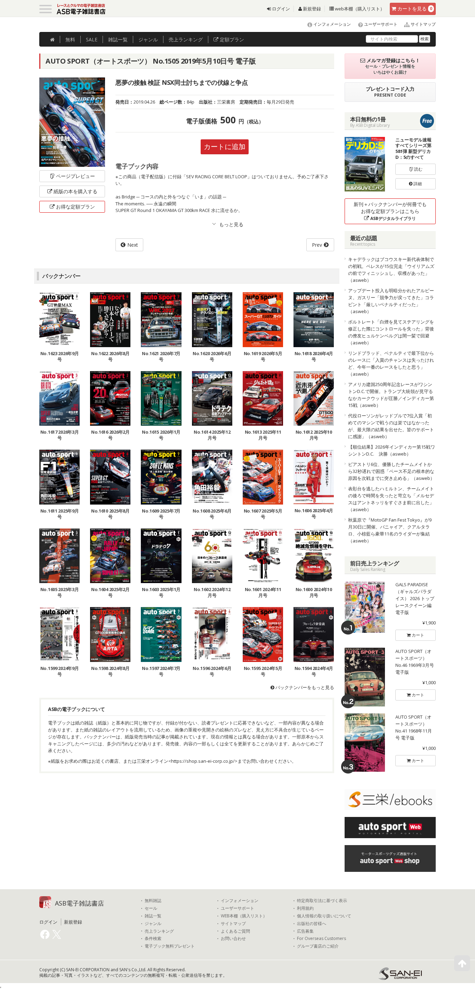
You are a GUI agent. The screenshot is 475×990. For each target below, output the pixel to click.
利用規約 (305, 908)
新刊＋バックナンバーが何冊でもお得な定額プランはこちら (390, 211)
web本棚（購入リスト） (359, 9)
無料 (70, 39)
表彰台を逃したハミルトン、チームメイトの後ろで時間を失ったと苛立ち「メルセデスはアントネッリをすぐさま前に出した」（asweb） (391, 499)
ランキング (186, 39)
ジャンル (148, 39)
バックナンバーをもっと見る (304, 687)
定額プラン (231, 39)
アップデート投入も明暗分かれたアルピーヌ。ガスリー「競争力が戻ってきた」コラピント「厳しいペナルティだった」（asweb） (391, 300)
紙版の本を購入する (75, 191)
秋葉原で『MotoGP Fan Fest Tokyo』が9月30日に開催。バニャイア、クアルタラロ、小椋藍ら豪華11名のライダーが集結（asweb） (390, 530)
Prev (317, 245)
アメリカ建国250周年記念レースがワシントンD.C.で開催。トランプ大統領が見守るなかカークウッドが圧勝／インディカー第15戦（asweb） (391, 394)
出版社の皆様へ (311, 923)
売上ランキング (159, 931)
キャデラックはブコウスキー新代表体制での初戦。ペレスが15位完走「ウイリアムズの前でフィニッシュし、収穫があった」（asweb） (391, 269)
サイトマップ (423, 24)
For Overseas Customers (321, 938)
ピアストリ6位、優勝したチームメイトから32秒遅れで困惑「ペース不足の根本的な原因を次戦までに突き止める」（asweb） (391, 471)
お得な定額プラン (75, 206)
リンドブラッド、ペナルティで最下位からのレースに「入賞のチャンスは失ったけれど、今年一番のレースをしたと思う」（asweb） (391, 363)
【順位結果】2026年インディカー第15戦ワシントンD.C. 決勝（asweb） (391, 450)
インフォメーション (331, 24)
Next (132, 245)
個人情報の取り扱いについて (324, 916)
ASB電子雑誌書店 (79, 903)
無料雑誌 (153, 900)
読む (417, 169)
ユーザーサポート (380, 24)
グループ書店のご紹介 (318, 946)
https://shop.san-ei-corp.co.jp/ (203, 761)
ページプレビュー (75, 176)
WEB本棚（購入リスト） (244, 916)
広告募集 (305, 931)
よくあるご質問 (235, 931)
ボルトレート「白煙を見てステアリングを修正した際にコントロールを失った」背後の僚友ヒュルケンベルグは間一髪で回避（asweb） (391, 332)
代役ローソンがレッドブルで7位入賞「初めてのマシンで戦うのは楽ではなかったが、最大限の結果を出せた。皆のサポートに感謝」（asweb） (391, 426)
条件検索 (153, 938)
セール (151, 908)
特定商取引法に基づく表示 (322, 900)
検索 (424, 39)
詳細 (417, 184)
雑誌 (118, 39)
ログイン (280, 9)
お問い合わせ (233, 938)
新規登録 (311, 9)
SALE (91, 39)
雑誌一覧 (153, 916)
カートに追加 (224, 146)
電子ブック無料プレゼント (170, 946)
